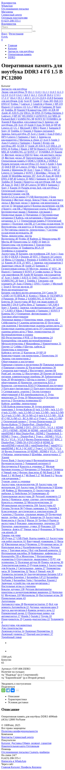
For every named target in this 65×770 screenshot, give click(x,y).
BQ (7, 256)
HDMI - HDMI (20, 430)
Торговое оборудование (14, 316)
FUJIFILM (21, 295)
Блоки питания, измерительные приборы (32, 375)
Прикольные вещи (13, 598)
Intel (46, 241)
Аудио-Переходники (42, 421)
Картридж (31, 352)
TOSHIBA (53, 118)
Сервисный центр (11, 14)
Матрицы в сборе (30, 139)
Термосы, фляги (12, 529)
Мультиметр (18, 379)
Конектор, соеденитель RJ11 (38, 382)
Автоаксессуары (12, 604)
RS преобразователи (34, 394)
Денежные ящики (12, 319)
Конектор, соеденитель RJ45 (18, 385)
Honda (25, 616)
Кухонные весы (51, 544)
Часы (33, 571)
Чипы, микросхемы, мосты (16, 235)
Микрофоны (34, 343)
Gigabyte (38, 104)
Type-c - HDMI (45, 436)
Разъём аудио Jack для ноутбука (40, 187)
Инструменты (10, 466)
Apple (38, 101)
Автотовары (8, 601)
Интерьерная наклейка (15, 553)
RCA (19, 448)
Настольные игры (51, 595)
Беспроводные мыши (14, 211)
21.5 (35, 98)
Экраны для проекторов (16, 358)
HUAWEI (28, 115)
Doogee (26, 256)
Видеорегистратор (12, 463)
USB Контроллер (39, 196)
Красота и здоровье (32, 466)
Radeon (35, 238)
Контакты (7, 737)
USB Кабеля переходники (17, 406)
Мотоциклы (46, 487)
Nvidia (24, 238)
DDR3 (11, 57)
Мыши (54, 208)
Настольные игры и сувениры (18, 586)
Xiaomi (22, 110)
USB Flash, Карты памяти (32, 538)
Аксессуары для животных (16, 625)
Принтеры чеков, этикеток (41, 319)
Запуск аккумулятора (14, 610)
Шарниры (19, 169)
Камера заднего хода (41, 610)
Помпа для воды (52, 562)
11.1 (45, 92)
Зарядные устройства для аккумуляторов (25, 583)
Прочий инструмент (39, 634)
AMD (36, 241)
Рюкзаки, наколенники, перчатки (38, 523)
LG (30, 107)
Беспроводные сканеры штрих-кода (41, 325)
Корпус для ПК (13, 208)
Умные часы (32, 529)
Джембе (53, 508)
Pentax (22, 298)
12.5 (4, 95)
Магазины (7, 11)
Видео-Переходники (40, 439)
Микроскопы (36, 397)
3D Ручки (8, 538)
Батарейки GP (36, 577)
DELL (29, 112)
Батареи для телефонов (34, 253)
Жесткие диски (15, 157)
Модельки (13, 595)
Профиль (26, 767)
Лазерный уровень (13, 634)
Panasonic (10, 298)
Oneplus (20, 259)
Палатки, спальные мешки (31, 514)
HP (59, 104)
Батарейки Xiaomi (45, 580)
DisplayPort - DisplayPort (36, 424)
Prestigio (32, 259)
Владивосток (8, 2)
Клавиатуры (38, 110)
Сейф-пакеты (9, 322)
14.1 (34, 95)
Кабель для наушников (30, 217)
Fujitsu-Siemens (53, 112)
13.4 (19, 95)
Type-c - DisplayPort (23, 436)
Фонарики (47, 529)
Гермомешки (40, 493)
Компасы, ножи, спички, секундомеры (34, 499)
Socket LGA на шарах (14, 196)
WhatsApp (7, 5)
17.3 (5, 98)
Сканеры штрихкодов (33, 322)
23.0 (42, 98)
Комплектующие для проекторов (21, 355)
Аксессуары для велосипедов (19, 484)
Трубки (43, 520)
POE (28, 337)
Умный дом (10, 472)
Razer (44, 127)
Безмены (33, 544)
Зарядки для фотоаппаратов (37, 307)
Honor (49, 104)
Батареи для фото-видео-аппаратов (23, 292)
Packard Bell (9, 118)
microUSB (23, 445)
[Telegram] (8, 690)
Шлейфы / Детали (47, 172)
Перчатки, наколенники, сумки (20, 526)
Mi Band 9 (47, 475)
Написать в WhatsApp (13, 761)
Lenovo (20, 107)
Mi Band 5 (33, 475)
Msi (34, 166)
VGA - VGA (17, 439)
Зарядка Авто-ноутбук (15, 133)
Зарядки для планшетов (48, 262)
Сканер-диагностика (36, 619)
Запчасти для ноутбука (21, 51)
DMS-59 (22, 442)
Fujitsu (15, 104)
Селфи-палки (44, 271)
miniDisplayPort (40, 445)
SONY (40, 118)
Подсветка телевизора (27, 400)
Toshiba (10, 110)
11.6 (53, 92)
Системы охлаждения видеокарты (29, 231)
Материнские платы (35, 208)
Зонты (5, 499)
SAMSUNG (26, 118)
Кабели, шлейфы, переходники (19, 403)
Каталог (12, 48)
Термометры (19, 571)
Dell (58, 101)
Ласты (21, 520)
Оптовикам (32, 746)
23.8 (50, 98)
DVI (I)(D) (35, 442)
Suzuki (35, 616)
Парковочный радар (14, 613)
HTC (36, 256)
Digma (29, 283)
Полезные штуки (29, 562)
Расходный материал (42, 367)
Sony (5, 130)
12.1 (60, 92)
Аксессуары (9, 253)
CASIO (7, 295)
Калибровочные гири (36, 547)
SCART (29, 448)
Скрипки (7, 514)
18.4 (13, 98)
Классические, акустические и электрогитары (29, 511)
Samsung (48, 107)
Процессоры (22, 241)
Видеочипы (9, 238)
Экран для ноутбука (14, 92)
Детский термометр (48, 496)
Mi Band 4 (18, 475)
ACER (53, 110)
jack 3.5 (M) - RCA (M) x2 (22, 415)
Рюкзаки (46, 469)
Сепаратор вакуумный (15, 370)
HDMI (48, 442)
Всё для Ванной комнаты (45, 550)
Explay (47, 283)
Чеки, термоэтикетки (41, 331)
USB (51, 448)
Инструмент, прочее (43, 370)
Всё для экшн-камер (45, 301)
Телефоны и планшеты (14, 250)
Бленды (7, 301)
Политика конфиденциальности (19, 731)
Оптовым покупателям (14, 17)
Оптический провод (15, 421)
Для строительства (11, 628)
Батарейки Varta (24, 580)
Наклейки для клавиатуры (28, 121)
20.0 (28, 98)
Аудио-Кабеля (25, 409)
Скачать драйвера (40, 752)
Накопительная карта (13, 746)
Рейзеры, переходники (17, 454)
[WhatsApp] (3, 690)
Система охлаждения (50, 223)
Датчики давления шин (44, 607)
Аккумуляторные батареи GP (44, 574)
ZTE (20, 262)
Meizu (10, 259)
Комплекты (8, 520)
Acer (28, 101)
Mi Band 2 (49, 472)
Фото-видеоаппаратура (14, 289)
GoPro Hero (27, 304)
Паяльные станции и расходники (21, 364)
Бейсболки (23, 493)
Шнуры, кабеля (34, 346)
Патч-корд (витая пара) (18, 388)
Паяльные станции (15, 367)
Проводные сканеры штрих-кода (21, 328)
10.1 (31, 92)
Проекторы (50, 355)
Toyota (46, 616)
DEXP (15, 256)
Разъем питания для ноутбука (20, 163)
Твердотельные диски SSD (43, 157)
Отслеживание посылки (15, 8)
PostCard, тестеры (13, 373)
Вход (4, 33)
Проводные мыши (13, 214)
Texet (7, 286)
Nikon (44, 295)
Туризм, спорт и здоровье (15, 481)
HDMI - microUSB (42, 430)
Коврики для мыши (40, 211)
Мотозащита (26, 490)
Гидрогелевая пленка (15, 268)
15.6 (42, 95)
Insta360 (6, 304)
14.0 (26, 95)
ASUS (17, 112)
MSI (38, 107)
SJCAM (53, 304)
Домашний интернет (38, 463)
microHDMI (8, 445)
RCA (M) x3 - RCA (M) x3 (22, 418)
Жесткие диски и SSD (18, 154)
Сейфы (19, 346)
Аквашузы (37, 517)
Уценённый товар (11, 637)
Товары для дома (10, 535)
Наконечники (51, 343)
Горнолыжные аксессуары (17, 496)
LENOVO (44, 115)
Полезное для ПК (24, 223)
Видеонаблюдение (46, 460)
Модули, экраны (40, 268)
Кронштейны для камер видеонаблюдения (26, 340)
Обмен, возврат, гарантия (36, 743)
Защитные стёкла (12, 265)
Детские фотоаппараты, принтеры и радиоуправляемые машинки (26, 591)
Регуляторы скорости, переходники (25, 229)
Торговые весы (19, 550)
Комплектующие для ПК (15, 193)
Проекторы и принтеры (14, 349)
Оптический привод (14, 190)
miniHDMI (8, 448)
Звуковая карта (22, 205)
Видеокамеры (43, 337)
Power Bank (8, 460)
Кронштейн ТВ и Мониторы (18, 556)
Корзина (36, 767)
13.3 (12, 95)
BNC (58, 439)
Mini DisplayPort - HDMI (30, 433)
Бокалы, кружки (12, 589)
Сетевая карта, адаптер (17, 391)
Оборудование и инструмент (17, 361)
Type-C (41, 448)
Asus (48, 101)
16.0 (50, 95)
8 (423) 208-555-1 (11, 20)
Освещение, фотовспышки (34, 313)
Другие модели (22, 286)
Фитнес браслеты (30, 472)
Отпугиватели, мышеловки (33, 559)
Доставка (16, 743)
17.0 (57, 95)
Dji (15, 304)
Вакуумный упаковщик (42, 541)
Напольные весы (11, 547)
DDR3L (42, 160)
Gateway (26, 104)
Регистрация (16, 33)
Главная (12, 45)
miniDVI (56, 445)
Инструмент (34, 373)
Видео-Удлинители (17, 451)
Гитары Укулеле (12, 508)
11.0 (38, 92)
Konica (34, 295)
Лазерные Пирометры (39, 631)
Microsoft (26, 127)
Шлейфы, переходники (46, 454)
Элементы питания (13, 574)
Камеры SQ (8, 313)
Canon (51, 292)
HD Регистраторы (12, 337)
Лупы (23, 397)
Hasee (25, 148)
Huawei (7, 107)
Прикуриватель (11, 619)
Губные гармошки (36, 508)
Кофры (11, 490)
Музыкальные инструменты (19, 505)
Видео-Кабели (11, 424)
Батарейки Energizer (13, 577)
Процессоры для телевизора (18, 244)
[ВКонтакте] (13, 690)
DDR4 (53, 160)
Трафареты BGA (33, 247)
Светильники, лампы (32, 568)
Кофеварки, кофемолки (46, 553)
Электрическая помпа (15, 565)
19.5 (20, 98)
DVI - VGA (47, 427)
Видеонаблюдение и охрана (17, 334)
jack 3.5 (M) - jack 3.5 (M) (19, 412)
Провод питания (44, 130)
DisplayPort (8, 442)
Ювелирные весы (16, 544)
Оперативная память (20, 54)
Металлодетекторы (13, 343)
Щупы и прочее (37, 379)
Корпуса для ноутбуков (39, 181)
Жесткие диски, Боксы (28, 199)
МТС (29, 262)
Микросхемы (51, 238)
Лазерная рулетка (12, 631)
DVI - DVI (33, 427)
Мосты (6, 241)
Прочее (7, 346)
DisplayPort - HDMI (13, 427)
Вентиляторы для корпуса (17, 226)
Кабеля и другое (12, 352)
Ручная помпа (39, 565)
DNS (5, 104)
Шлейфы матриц (24, 175)
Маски (32, 520)
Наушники (34, 214)
